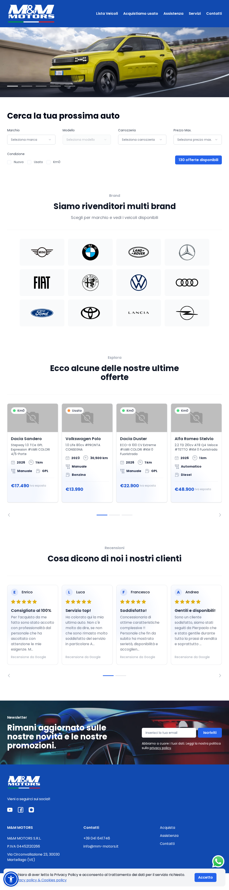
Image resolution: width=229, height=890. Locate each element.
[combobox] (31, 140)
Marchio (13, 130)
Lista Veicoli (107, 13)
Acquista (167, 827)
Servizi (195, 13)
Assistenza (173, 13)
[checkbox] (9, 162)
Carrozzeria (127, 130)
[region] (114, 460)
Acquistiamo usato (140, 13)
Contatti (214, 13)
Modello (69, 130)
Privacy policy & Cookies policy (40, 880)
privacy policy (160, 748)
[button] (10, 879)
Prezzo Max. (182, 130)
